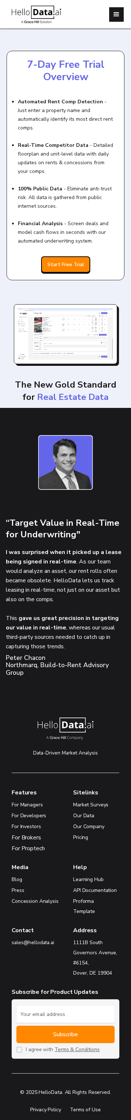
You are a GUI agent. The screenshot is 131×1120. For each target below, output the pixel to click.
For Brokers (26, 838)
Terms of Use (85, 1109)
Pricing (80, 837)
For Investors (26, 826)
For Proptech (28, 848)
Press (18, 890)
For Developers (29, 815)
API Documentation (95, 890)
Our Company (88, 826)
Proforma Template (84, 906)
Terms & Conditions (77, 1049)
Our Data (83, 815)
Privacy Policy (45, 1109)
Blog (17, 879)
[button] (116, 14)
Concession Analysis (35, 901)
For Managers (27, 804)
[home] (33, 14)
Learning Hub (88, 879)
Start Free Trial (65, 264)
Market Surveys (90, 804)
